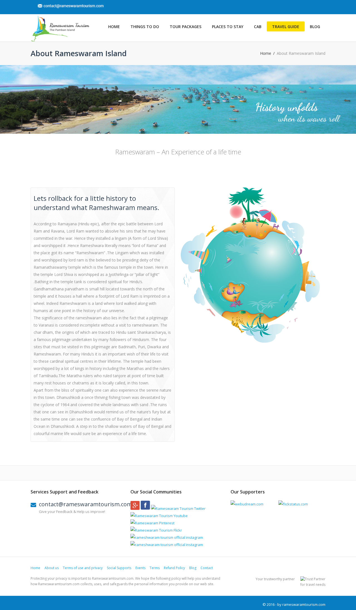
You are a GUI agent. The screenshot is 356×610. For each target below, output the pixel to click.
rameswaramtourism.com (303, 604)
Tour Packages (185, 26)
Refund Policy (174, 567)
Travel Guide (285, 26)
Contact (207, 567)
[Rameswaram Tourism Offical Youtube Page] (159, 515)
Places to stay (227, 26)
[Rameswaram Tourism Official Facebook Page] (145, 508)
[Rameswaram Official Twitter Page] (178, 508)
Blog (315, 26)
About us (51, 567)
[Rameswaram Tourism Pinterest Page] (152, 522)
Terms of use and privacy (83, 567)
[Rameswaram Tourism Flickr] (156, 530)
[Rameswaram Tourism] (60, 29)
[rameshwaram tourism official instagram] (166, 537)
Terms (155, 567)
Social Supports (119, 567)
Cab (257, 26)
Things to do (144, 26)
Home (114, 26)
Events (140, 567)
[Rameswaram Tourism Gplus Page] (135, 508)
